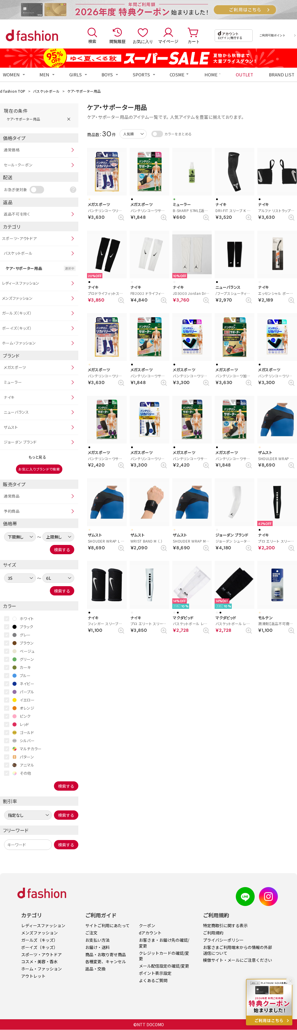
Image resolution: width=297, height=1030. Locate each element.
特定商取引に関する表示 (225, 925)
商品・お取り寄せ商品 (105, 954)
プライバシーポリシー (223, 940)
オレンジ (27, 708)
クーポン (147, 925)
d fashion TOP (13, 91)
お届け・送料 (97, 947)
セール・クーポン (18, 165)
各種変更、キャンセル (105, 961)
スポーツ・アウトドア (19, 238)
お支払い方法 (97, 940)
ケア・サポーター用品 (84, 91)
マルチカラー (31, 748)
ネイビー (27, 683)
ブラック (26, 626)
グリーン (27, 659)
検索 (92, 41)
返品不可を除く (17, 214)
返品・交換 (95, 969)
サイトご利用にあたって (107, 925)
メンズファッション (17, 298)
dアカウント (150, 933)
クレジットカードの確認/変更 (164, 956)
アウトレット (33, 976)
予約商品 (12, 511)
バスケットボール (46, 91)
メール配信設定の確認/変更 (164, 966)
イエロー (27, 700)
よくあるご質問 (153, 980)
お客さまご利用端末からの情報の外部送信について (237, 950)
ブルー (25, 675)
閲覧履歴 (117, 41)
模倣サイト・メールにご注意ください (237, 960)
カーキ (25, 667)
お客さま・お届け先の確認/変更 (164, 943)
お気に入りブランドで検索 (39, 468)
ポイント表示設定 (155, 973)
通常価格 (12, 149)
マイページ (168, 41)
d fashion (32, 35)
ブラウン (27, 643)
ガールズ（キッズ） (17, 313)
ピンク (25, 716)
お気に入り (143, 41)
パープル (27, 692)
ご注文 (91, 933)
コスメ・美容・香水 (39, 961)
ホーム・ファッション (19, 343)
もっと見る (37, 457)
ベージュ (27, 651)
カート (194, 41)
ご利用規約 (213, 933)
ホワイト (27, 618)
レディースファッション (21, 283)
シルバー (27, 740)
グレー (25, 635)
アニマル (27, 765)
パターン (27, 757)
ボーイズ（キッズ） (17, 328)
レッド (24, 724)
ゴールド (27, 732)
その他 (25, 773)
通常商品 (12, 496)
